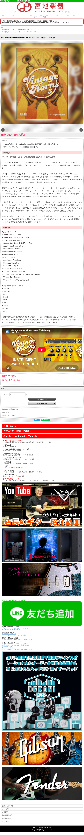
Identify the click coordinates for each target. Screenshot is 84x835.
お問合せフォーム (8, 646)
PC (50, 827)
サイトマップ (5, 821)
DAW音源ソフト (6, 29)
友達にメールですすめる (8, 415)
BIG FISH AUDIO (32, 32)
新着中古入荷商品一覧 (9, 634)
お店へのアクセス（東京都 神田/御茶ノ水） (16, 645)
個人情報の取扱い (7, 818)
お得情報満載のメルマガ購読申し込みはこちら (17, 649)
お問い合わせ (5, 412)
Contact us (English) (8, 648)
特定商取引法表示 (7, 815)
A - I (24, 32)
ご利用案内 (5, 812)
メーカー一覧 (16, 32)
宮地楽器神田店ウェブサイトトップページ (15, 644)
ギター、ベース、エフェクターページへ (15, 628)
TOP (2, 27)
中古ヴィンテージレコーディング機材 (14, 635)
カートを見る (5, 809)
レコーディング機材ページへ (11, 629)
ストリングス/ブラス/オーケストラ (22, 29)
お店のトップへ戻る (7, 806)
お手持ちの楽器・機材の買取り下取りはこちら (17, 639)
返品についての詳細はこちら (10, 409)
